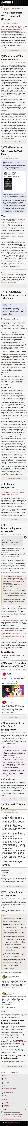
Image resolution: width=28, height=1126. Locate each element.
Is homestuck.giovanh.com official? (13, 528)
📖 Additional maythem (14, 478)
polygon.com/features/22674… (10, 683)
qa (26, 534)
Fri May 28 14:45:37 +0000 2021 (8, 988)
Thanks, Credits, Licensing (13, 1122)
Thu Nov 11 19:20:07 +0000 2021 (9, 697)
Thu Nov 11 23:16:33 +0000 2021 (9, 712)
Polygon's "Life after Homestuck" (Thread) (13, 665)
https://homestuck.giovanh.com (9, 558)
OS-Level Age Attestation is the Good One (13, 1119)
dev (26, 490)
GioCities (6, 2)
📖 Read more (14, 286)
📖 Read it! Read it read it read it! (14, 799)
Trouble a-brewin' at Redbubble (13, 894)
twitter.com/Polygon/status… (15, 711)
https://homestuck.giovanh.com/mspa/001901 (13, 633)
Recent (4, 1110)
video (14, 1041)
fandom (16, 23)
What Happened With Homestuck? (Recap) (13, 1114)
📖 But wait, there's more (14, 50)
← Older (3, 1072)
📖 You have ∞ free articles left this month (14, 142)
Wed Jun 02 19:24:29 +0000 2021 (9, 1007)
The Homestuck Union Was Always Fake (11, 151)
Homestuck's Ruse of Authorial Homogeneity (12, 726)
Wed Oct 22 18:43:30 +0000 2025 (10, 190)
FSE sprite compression (8, 485)
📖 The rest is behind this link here (14, 886)
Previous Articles (14, 1072)
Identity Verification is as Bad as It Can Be (12, 1116)
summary (10, 314)
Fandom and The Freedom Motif (12, 58)
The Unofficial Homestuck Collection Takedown (13, 295)
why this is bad (19, 1040)
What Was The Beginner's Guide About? (12, 1112)
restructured (5, 274)
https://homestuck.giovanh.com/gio (11, 572)
